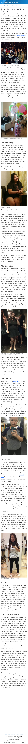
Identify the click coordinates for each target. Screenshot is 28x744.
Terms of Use (7, 734)
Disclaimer (13, 734)
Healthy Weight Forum (13, 2)
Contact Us (16, 732)
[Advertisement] (14, 704)
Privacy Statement (20, 734)
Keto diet (16, 381)
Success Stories (15, 5)
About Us (11, 732)
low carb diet (21, 35)
